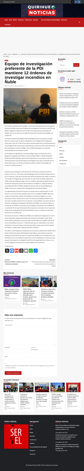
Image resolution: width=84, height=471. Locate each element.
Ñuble (15, 20)
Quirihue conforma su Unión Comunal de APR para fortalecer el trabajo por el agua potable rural (69, 114)
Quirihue (8, 85)
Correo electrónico (35, 348)
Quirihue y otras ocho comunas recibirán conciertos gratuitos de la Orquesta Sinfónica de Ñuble (48, 293)
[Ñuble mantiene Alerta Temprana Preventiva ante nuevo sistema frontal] (11, 281)
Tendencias (28, 20)
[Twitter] (72, 1)
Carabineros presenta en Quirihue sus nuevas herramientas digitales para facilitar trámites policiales (69, 104)
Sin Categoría (63, 160)
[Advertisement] (42, 39)
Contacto (7, 24)
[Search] (80, 22)
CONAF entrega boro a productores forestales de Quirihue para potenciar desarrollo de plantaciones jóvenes (69, 124)
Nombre (8, 347)
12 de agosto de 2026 (46, 300)
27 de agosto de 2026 (57, 408)
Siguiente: (44, 263)
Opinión (36, 20)
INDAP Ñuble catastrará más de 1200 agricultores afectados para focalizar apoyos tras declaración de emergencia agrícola (30, 295)
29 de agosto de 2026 (10, 408)
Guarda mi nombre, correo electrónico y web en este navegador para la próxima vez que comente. (29, 366)
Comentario (9, 325)
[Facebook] (75, 1)
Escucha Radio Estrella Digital (50, 20)
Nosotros (64, 20)
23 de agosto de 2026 (10, 298)
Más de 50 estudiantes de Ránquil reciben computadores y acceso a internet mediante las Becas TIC (69, 95)
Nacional (21, 20)
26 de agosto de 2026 (73, 406)
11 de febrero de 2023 (17, 85)
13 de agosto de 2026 (28, 304)
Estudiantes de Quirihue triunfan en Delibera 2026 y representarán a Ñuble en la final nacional (69, 134)
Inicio (6, 20)
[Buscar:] (66, 65)
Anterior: (16, 262)
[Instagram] (79, 1)
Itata (10, 20)
